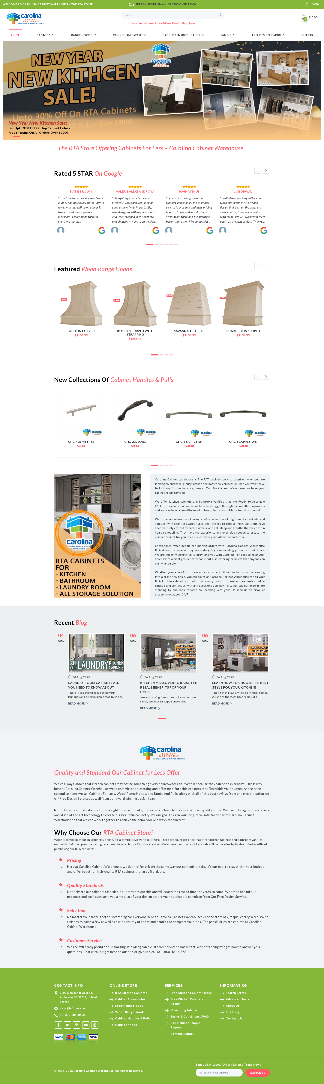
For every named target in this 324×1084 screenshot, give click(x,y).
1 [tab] (16, 137)
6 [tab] (176, 244)
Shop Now (158, 23)
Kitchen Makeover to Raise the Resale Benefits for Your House (168, 687)
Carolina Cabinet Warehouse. (94, 1070)
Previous (257, 171)
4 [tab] (166, 244)
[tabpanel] (162, 90)
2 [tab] (156, 244)
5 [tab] (171, 244)
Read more (76, 703)
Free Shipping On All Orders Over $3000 (166, 4)
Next (266, 171)
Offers (307, 35)
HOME (15, 35)
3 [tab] (161, 244)
